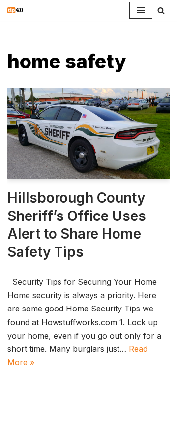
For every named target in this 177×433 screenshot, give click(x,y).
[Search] (161, 10)
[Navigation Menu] (140, 10)
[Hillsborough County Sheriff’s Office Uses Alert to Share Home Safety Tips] (88, 134)
